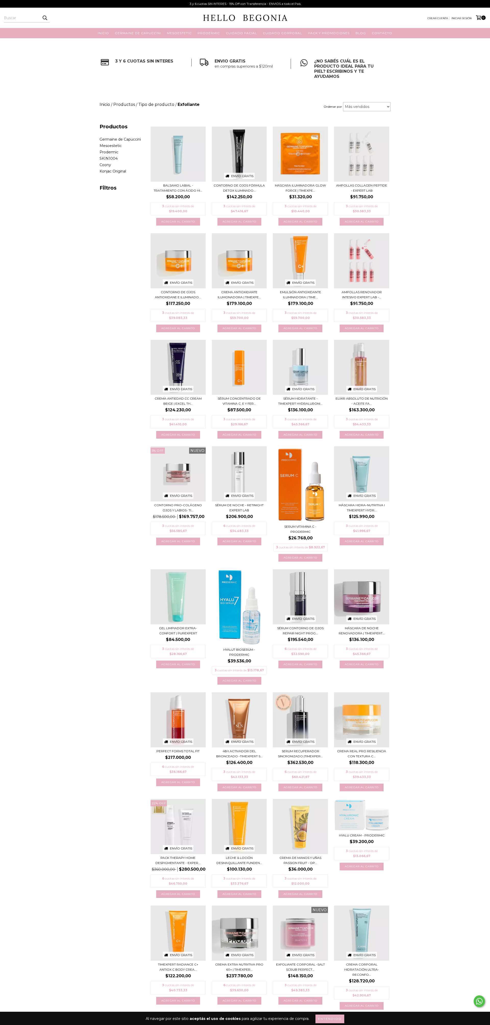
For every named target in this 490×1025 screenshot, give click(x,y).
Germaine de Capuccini (120, 139)
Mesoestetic (111, 145)
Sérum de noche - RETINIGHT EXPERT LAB (239, 507)
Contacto (382, 33)
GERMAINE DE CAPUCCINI (138, 33)
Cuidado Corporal (282, 33)
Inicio (103, 33)
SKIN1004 (109, 158)
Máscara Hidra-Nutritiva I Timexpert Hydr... (362, 507)
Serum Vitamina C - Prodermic (300, 529)
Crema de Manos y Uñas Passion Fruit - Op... (300, 860)
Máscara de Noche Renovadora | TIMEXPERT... (362, 630)
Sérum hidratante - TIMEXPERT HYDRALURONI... (300, 401)
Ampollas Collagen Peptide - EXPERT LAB (361, 187)
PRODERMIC (209, 33)
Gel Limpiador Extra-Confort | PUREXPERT (178, 630)
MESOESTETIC (179, 33)
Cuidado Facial (241, 33)
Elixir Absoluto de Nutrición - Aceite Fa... (362, 401)
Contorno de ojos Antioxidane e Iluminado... (178, 294)
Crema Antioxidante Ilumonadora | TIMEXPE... (239, 294)
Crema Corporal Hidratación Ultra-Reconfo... (361, 969)
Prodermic (109, 152)
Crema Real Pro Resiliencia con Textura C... (361, 753)
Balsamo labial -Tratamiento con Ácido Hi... (178, 187)
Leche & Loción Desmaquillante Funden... (239, 860)
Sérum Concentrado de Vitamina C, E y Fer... (239, 401)
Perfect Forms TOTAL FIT (178, 751)
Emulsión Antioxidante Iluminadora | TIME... (300, 294)
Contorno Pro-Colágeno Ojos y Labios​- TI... (178, 507)
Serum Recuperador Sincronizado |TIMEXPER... (300, 753)
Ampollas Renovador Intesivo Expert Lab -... (362, 294)
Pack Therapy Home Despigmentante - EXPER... (178, 860)
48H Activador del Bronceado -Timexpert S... (239, 753)
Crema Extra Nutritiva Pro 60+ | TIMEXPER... (239, 966)
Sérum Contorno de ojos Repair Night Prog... (300, 630)
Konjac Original (113, 171)
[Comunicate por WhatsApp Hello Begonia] (479, 1001)
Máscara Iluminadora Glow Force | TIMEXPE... (300, 187)
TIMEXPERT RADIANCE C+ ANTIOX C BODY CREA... (178, 966)
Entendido (330, 1019)
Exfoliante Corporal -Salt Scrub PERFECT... (300, 966)
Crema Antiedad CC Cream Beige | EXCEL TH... (178, 401)
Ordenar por (333, 106)
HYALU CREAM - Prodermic (362, 835)
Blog (361, 33)
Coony (105, 165)
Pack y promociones (329, 33)
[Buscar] (45, 17)
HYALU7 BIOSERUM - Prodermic (239, 652)
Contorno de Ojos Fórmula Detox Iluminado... (239, 187)
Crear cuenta (437, 18)
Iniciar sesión (461, 18)
